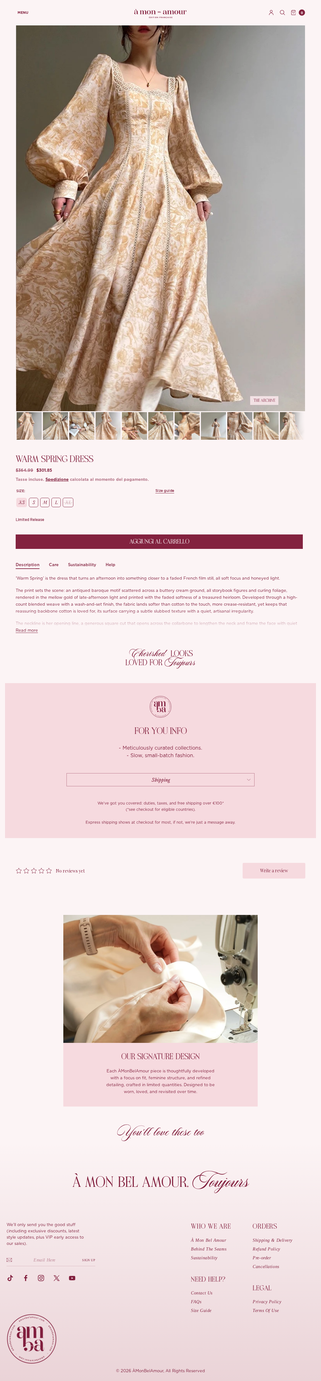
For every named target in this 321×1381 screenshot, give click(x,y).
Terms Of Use (266, 1310)
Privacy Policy (267, 1301)
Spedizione (57, 480)
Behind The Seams (208, 1249)
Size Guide (201, 1310)
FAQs (196, 1301)
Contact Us (202, 1293)
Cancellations (266, 1266)
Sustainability (82, 564)
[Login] (271, 12)
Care (54, 564)
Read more (27, 631)
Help (110, 564)
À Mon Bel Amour (208, 1240)
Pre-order (262, 1258)
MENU (23, 12)
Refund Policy (266, 1249)
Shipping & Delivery (272, 1240)
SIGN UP (88, 1260)
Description (27, 564)
